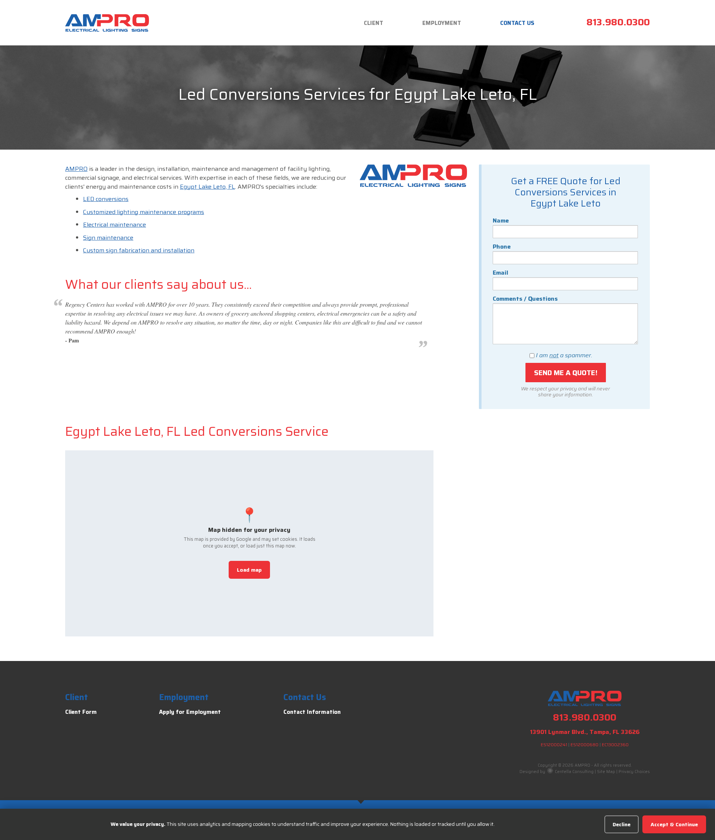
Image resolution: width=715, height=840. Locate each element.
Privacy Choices (634, 772)
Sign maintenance (108, 237)
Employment (441, 23)
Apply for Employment (190, 712)
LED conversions (105, 199)
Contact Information (312, 712)
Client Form (81, 712)
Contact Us (517, 23)
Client (373, 23)
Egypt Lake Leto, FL (207, 186)
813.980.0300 (618, 22)
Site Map (606, 772)
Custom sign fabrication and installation (138, 250)
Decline (621, 824)
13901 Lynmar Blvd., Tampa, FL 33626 (585, 732)
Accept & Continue (674, 824)
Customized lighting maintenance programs (143, 212)
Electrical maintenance (114, 224)
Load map (249, 570)
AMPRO (76, 168)
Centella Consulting (574, 772)
